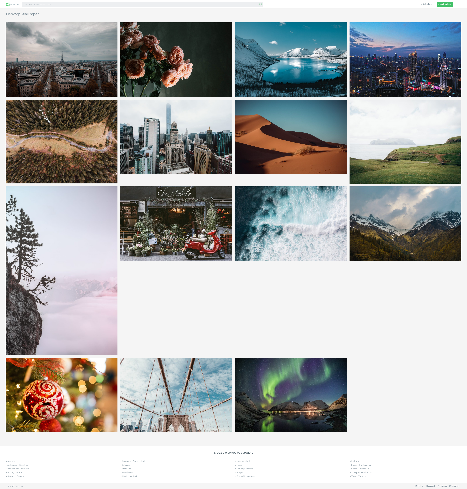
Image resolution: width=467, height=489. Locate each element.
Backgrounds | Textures (18, 469)
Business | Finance (15, 476)
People (240, 472)
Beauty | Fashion (14, 472)
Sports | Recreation (360, 469)
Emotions (126, 469)
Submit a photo (445, 4)
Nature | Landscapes (246, 469)
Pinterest (443, 486)
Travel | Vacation (358, 476)
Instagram (455, 486)
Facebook (431, 486)
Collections (427, 4)
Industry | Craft (243, 461)
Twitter (420, 486)
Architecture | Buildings (17, 465)
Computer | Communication (134, 461)
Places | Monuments (246, 476)
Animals (11, 461)
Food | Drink (127, 472)
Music (239, 465)
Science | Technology (361, 465)
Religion (355, 461)
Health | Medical (129, 476)
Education (126, 465)
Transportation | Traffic (361, 472)
